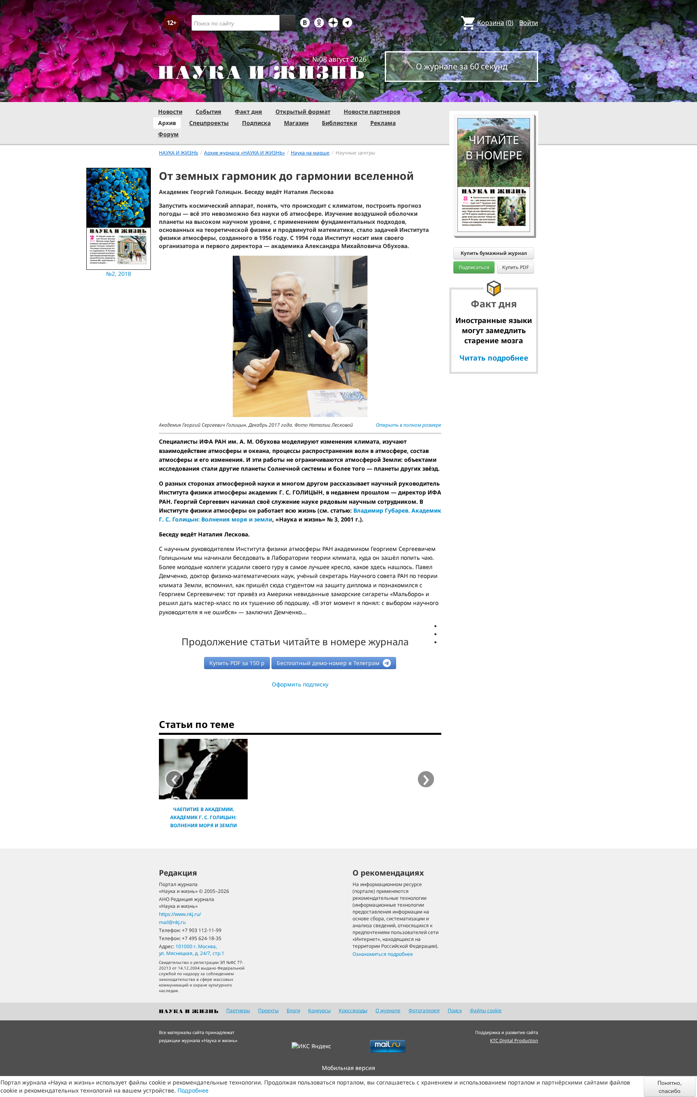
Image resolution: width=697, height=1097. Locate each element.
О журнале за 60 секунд (461, 66)
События (208, 111)
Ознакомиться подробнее (383, 954)
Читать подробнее (493, 358)
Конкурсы (319, 1010)
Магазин (296, 123)
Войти (528, 22)
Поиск (455, 1010)
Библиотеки (339, 123)
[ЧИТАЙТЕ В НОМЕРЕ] (493, 94)
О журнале (388, 1010)
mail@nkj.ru (172, 922)
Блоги (293, 1010)
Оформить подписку (300, 684)
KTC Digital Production (514, 1040)
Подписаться (474, 267)
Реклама (383, 123)
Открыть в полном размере (408, 424)
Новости (170, 111)
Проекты (268, 1010)
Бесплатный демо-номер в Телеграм (329, 663)
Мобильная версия (348, 1068)
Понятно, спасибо (669, 1086)
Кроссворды (353, 1010)
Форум (168, 134)
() (495, 22)
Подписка (256, 123)
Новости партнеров (372, 111)
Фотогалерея (424, 1010)
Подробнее (193, 1090)
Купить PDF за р (237, 663)
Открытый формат (302, 111)
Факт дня (248, 111)
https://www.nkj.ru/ (180, 914)
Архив (167, 123)
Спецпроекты (209, 123)
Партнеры (238, 1010)
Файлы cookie (486, 1010)
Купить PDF (515, 267)
